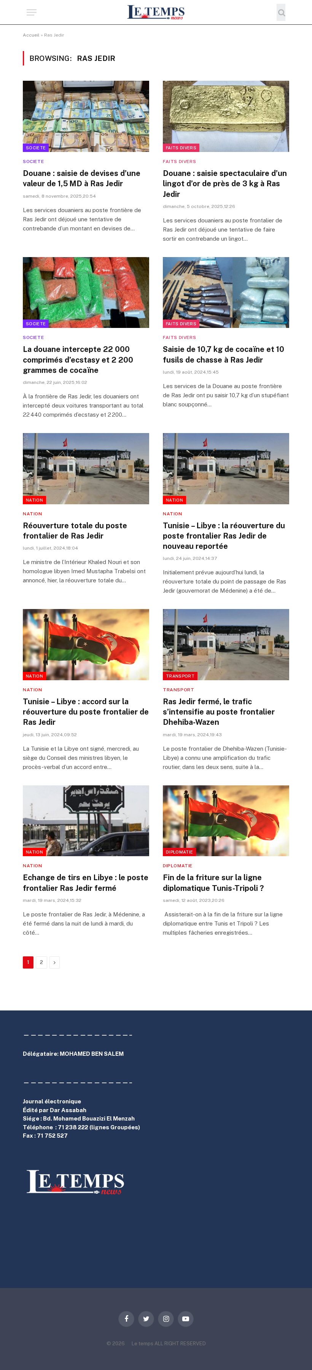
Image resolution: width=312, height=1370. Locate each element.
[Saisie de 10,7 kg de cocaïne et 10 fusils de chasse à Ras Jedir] (226, 292)
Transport (180, 676)
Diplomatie (179, 852)
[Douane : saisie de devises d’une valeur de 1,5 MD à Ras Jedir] (86, 116)
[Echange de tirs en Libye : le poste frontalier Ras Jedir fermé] (86, 821)
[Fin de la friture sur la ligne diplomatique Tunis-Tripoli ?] (226, 821)
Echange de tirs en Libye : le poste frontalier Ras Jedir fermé (85, 882)
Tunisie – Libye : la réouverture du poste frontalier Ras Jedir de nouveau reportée (224, 536)
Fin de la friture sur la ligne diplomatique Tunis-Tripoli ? (213, 882)
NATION (34, 500)
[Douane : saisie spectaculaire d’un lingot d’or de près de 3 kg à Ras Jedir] (226, 116)
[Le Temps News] (156, 12)
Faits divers (181, 147)
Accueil (31, 35)
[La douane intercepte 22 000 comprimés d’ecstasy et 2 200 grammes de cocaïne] (86, 292)
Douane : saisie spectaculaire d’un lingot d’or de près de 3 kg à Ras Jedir (225, 183)
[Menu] (32, 12)
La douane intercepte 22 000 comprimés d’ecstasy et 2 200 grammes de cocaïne (78, 359)
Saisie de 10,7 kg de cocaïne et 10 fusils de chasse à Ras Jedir (223, 354)
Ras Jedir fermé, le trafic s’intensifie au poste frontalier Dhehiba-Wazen (219, 712)
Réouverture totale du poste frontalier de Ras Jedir (75, 530)
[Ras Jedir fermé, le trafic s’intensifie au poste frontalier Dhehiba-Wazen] (226, 644)
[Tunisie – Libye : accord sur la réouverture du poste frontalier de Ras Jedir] (86, 644)
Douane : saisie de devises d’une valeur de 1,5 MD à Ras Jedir (81, 178)
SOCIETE (36, 147)
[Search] (281, 12)
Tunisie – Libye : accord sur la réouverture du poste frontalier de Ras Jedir (86, 712)
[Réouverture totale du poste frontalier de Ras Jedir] (86, 468)
